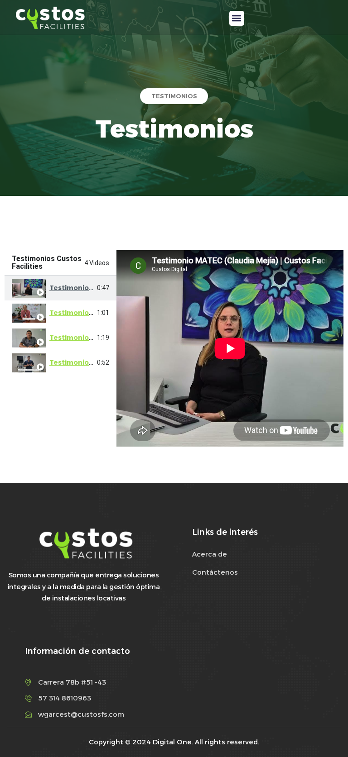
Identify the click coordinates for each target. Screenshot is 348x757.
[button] (236, 18)
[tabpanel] (229, 348)
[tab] (60, 288)
